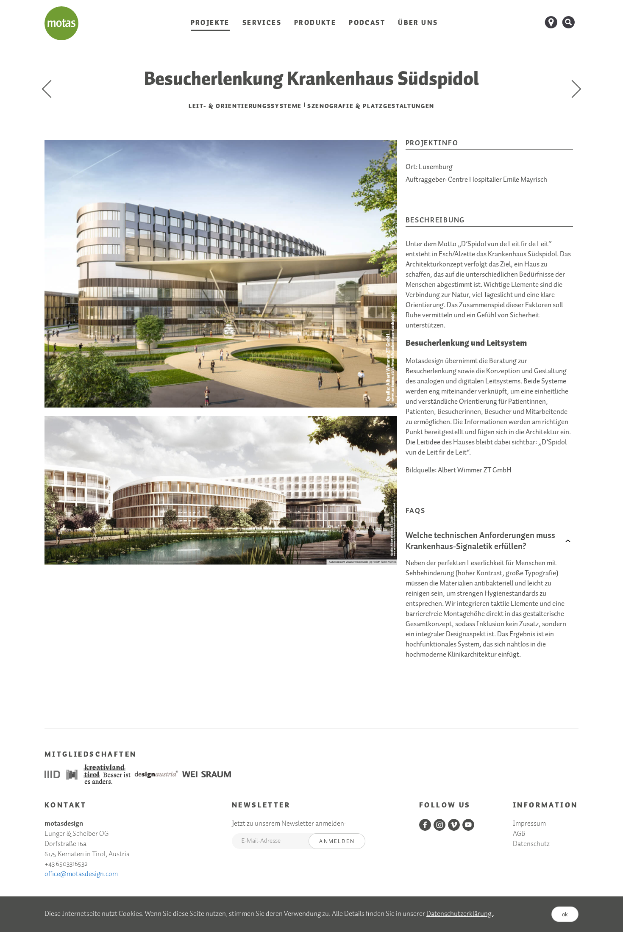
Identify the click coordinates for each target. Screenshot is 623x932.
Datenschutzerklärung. (459, 914)
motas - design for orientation (61, 23)
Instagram (439, 825)
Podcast (367, 23)
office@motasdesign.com (81, 874)
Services (261, 23)
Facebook (425, 825)
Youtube (468, 825)
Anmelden (337, 841)
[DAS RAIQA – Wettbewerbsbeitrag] (572, 89)
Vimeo (454, 825)
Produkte (315, 23)
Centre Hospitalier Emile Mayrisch (497, 180)
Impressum (529, 824)
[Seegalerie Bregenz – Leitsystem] (51, 89)
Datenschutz (531, 844)
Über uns (418, 23)
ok (565, 914)
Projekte (210, 23)
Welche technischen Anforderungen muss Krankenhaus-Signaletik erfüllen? (480, 541)
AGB (519, 834)
